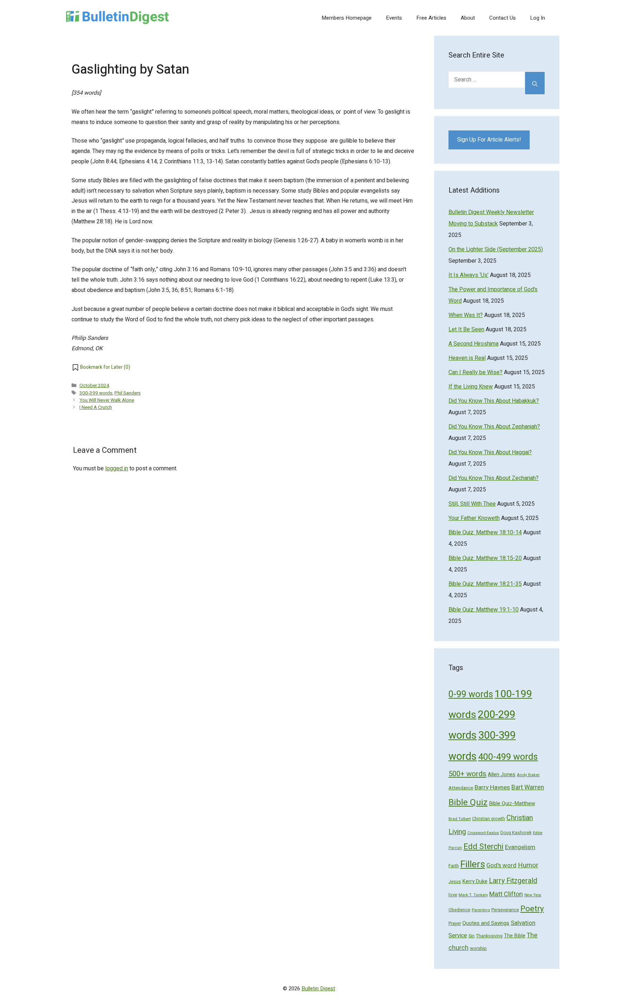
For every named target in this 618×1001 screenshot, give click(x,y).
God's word (501, 865)
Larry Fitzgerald (513, 881)
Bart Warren (527, 787)
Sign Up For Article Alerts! (489, 139)
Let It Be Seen (466, 329)
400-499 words (508, 757)
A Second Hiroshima (473, 344)
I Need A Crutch (95, 407)
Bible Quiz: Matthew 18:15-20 (485, 558)
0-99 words (470, 694)
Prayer (454, 923)
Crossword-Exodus (483, 833)
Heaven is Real (467, 358)
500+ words (467, 774)
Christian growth (488, 819)
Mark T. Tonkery (473, 895)
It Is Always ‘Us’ (468, 275)
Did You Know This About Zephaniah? (494, 426)
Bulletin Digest (318, 988)
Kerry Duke (474, 881)
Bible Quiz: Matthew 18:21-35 (485, 584)
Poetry (532, 909)
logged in (116, 468)
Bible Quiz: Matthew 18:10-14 (485, 532)
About (468, 18)
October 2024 (94, 385)
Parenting (481, 910)
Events (394, 18)
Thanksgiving (489, 936)
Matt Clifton (506, 894)
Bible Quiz (467, 802)
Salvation (523, 922)
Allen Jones (501, 774)
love (452, 894)
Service (457, 935)
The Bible (514, 936)
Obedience (459, 910)
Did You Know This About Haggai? (490, 452)
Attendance (460, 788)
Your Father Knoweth (474, 518)
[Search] (535, 83)
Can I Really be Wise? (475, 372)
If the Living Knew (470, 386)
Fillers (472, 864)
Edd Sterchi (484, 846)
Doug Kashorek (515, 832)
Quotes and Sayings (485, 923)
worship (478, 948)
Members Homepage (347, 18)
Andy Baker (528, 775)
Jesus (454, 881)
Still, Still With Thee (472, 504)
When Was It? (465, 315)
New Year (532, 895)
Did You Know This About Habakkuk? (493, 401)
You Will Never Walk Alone (106, 400)
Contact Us (502, 18)
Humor (528, 865)
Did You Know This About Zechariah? (493, 478)
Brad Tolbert (459, 819)
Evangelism (520, 847)
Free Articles (431, 18)
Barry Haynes (492, 787)
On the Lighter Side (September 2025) (495, 249)
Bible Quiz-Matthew (512, 803)
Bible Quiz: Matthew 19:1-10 (483, 609)
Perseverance (505, 910)
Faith (453, 865)
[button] (101, 367)
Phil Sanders (127, 393)
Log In (537, 18)
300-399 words (95, 393)
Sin (472, 935)
